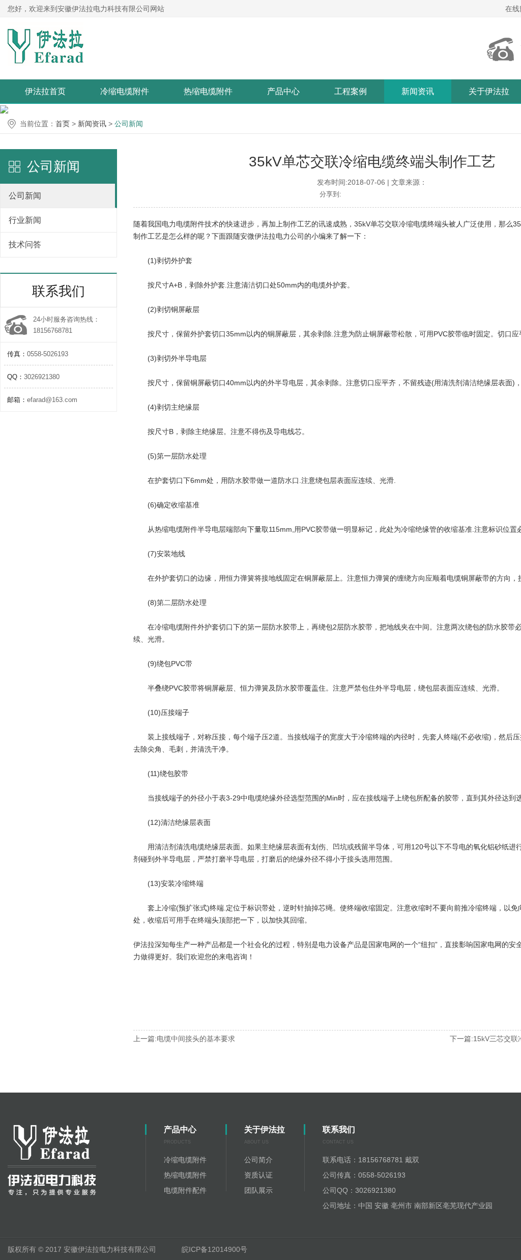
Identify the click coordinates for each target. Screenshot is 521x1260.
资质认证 (258, 1175)
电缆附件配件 (185, 1190)
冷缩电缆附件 (124, 91)
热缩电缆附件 (208, 91)
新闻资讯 (417, 91)
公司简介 (258, 1160)
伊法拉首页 (45, 91)
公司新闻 (128, 124)
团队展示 (258, 1190)
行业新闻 (25, 220)
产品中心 (283, 91)
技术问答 (25, 244)
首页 (62, 124)
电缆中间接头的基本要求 (196, 1039)
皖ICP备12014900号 (215, 1249)
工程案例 (350, 91)
